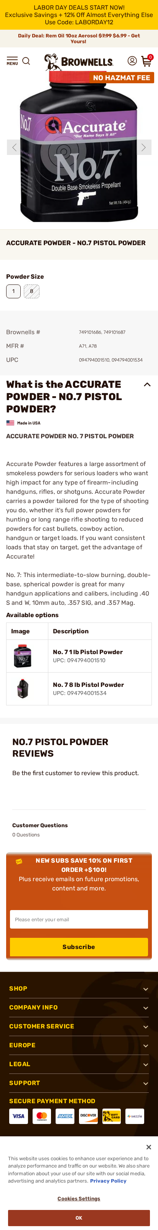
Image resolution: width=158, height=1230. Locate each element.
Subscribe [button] (79, 947)
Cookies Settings (79, 1198)
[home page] (79, 62)
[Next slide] (143, 147)
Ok (79, 1218)
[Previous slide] (14, 147)
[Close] (148, 1147)
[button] (12, 61)
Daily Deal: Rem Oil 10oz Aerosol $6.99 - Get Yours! (79, 38)
